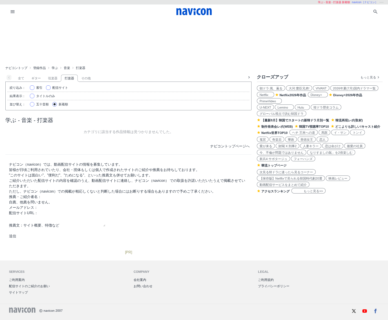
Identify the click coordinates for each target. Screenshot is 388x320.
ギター (36, 78)
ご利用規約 (266, 280)
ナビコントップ (16, 68)
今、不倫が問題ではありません (282, 152)
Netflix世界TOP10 (274, 133)
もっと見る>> (308, 191)
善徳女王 (306, 139)
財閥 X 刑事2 (287, 146)
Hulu (302, 107)
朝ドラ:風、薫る (271, 88)
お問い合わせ (143, 286)
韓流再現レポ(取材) (349, 120)
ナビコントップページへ (230, 146)
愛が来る (266, 146)
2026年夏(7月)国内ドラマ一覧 (354, 88)
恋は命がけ (333, 146)
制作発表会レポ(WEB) (277, 126)
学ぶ (55, 68)
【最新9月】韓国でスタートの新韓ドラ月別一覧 (295, 120)
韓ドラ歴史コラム (326, 107)
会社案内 (140, 280)
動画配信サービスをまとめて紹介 (283, 185)
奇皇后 (277, 139)
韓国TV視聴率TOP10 (314, 126)
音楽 (67, 68)
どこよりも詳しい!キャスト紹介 (357, 126)
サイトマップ (18, 292)
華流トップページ (274, 165)
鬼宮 (263, 139)
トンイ (357, 132)
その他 (86, 78)
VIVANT (321, 88)
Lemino (284, 107)
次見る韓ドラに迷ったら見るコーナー (286, 172)
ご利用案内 (17, 280)
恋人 (322, 139)
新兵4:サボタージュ (273, 159)
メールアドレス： (23, 207)
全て (21, 78)
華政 (291, 139)
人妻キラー (311, 146)
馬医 (324, 132)
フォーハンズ (303, 159)
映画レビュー (337, 178)
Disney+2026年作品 (347, 95)
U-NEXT (265, 107)
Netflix (265, 95)
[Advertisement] (194, 41)
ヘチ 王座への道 (303, 132)
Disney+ (318, 95)
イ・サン (340, 132)
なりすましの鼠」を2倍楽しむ (331, 152)
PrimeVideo (269, 101)
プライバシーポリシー (273, 286)
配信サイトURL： (23, 213)
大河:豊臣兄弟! (299, 88)
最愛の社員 (355, 146)
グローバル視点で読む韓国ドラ (282, 114)
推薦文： (16, 225)
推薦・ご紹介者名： (25, 197)
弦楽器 (52, 78)
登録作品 (39, 68)
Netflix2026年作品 (293, 95)
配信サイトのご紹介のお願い (29, 286)
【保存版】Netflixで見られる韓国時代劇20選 (291, 178)
